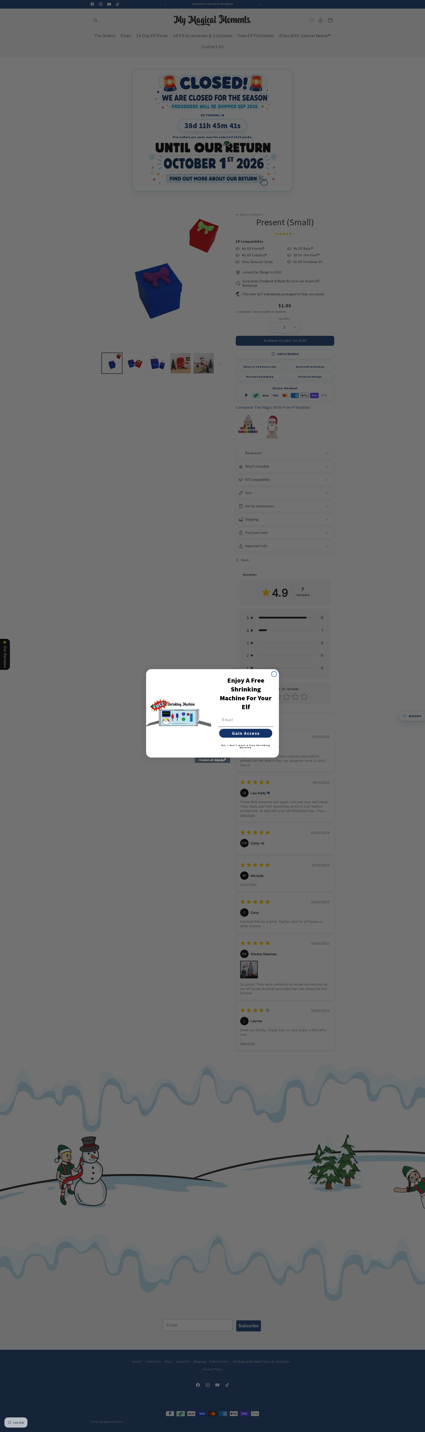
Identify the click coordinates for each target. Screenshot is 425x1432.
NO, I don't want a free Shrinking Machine (245, 746)
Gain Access (246, 733)
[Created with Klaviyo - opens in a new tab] (212, 760)
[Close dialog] (274, 674)
